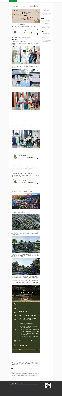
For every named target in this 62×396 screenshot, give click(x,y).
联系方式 (21, 383)
